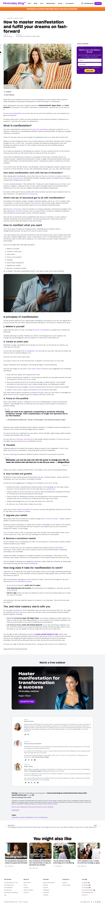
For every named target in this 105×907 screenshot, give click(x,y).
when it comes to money (49, 518)
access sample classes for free (47, 634)
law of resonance (31, 194)
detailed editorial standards (50, 804)
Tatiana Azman (8, 36)
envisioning (12, 454)
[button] (82, 3)
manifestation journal (36, 390)
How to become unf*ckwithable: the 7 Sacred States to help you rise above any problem (40, 863)
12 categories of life (31, 351)
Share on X (65, 465)
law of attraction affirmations (22, 439)
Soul (41, 3)
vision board (17, 390)
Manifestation (15, 810)
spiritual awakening (30, 563)
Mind (29, 3)
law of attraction (50, 176)
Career (60, 3)
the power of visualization (41, 330)
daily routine (36, 369)
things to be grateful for (25, 509)
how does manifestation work (16, 113)
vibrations (37, 203)
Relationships (50, 3)
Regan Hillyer (36, 36)
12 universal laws (17, 178)
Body (35, 3)
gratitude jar (51, 489)
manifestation (18, 610)
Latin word (40, 129)
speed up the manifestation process (19, 581)
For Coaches (69, 3)
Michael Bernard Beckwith (24, 36)
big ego (40, 477)
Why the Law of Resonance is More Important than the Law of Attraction (32, 807)
